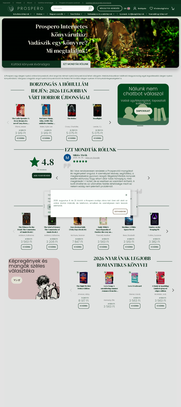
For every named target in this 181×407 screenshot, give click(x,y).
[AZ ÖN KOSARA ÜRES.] (173, 8)
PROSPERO (30, 8)
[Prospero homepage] (11, 8)
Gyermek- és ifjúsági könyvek (132, 14)
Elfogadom (120, 211)
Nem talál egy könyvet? (158, 14)
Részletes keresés (110, 8)
